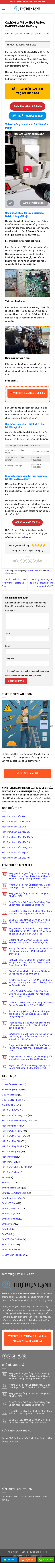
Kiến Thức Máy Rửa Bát (13, 1146)
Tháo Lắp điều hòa (11, 1249)
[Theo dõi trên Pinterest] (23, 1356)
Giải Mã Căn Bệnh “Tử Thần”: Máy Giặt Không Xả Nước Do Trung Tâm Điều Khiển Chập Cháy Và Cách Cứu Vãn (31, 982)
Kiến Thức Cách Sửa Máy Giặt (16, 842)
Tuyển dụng (35, 1552)
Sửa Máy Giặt (8, 1213)
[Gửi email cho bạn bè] (30, 561)
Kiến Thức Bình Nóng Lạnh (14, 1115)
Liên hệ (25, 1552)
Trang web (9, 658)
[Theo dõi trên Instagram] (9, 1356)
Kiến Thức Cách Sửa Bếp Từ (15, 852)
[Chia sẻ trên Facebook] (20, 561)
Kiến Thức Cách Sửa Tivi (13, 816)
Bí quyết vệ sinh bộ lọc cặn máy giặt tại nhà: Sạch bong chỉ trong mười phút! (29, 972)
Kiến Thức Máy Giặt (11, 1141)
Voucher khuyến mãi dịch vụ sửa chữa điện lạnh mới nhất (27, 1338)
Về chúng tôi (14, 1552)
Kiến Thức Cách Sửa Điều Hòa (16, 857)
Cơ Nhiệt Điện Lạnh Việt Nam (37, 34)
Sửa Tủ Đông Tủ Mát (12, 1239)
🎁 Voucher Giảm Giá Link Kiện (27, 393)
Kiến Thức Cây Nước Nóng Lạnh (17, 1120)
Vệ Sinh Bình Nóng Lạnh (13, 1255)
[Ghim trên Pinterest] (35, 561)
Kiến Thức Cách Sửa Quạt (14, 826)
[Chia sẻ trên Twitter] (25, 561)
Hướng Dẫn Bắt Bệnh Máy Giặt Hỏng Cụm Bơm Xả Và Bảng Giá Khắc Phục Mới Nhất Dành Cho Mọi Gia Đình (29, 994)
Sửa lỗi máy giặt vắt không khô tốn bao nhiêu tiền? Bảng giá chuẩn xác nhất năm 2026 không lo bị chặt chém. (30, 1036)
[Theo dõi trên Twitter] (14, 1356)
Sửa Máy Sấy (8, 1224)
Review (5, 1177)
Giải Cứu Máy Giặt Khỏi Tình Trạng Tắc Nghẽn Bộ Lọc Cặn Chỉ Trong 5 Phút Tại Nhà (31, 1003)
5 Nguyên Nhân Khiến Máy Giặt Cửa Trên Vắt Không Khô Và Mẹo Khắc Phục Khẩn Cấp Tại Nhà (30, 1048)
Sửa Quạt (6, 1229)
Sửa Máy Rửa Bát (10, 1219)
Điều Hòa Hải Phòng (11, 1100)
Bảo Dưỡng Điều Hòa (12, 1084)
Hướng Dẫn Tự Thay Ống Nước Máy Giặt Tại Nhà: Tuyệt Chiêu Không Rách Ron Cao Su (30, 886)
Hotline (11, 1559)
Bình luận (10, 610)
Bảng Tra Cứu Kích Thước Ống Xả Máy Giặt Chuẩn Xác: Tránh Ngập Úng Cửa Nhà (29, 903)
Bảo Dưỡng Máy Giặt (12, 1089)
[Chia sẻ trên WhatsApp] (15, 561)
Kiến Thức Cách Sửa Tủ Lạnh (16, 821)
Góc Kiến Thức (32, 571)
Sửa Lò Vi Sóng (9, 1203)
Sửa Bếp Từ (7, 1182)
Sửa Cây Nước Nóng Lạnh (14, 1193)
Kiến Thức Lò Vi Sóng (12, 1131)
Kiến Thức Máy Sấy (11, 1151)
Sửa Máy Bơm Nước (11, 1208)
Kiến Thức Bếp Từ (10, 1110)
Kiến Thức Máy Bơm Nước (14, 1136)
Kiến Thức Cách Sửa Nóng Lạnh (17, 847)
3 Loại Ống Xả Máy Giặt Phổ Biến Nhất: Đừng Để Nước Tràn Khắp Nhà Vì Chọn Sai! (30, 912)
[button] (3, 8)
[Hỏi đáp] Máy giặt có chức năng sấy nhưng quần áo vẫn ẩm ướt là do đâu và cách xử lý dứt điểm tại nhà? (29, 1025)
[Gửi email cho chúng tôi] (19, 1356)
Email (8, 646)
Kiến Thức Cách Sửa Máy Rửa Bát (18, 837)
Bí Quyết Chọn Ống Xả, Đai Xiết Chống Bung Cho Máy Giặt (29, 894)
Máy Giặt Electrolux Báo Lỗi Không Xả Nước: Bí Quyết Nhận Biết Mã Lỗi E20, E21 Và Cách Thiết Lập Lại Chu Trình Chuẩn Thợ (30, 931)
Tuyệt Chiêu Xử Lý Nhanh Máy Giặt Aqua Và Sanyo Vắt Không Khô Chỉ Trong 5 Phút (29, 1066)
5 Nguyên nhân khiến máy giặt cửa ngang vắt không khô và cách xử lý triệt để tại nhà (30, 1057)
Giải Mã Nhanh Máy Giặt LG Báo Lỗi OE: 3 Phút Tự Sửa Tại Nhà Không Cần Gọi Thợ (28, 941)
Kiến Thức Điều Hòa (11, 1126)
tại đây (27, 537)
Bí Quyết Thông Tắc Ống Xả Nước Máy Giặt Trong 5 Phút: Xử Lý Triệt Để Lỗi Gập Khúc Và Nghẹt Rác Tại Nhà (30, 962)
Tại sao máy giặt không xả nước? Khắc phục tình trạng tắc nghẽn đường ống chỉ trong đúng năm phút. (30, 1014)
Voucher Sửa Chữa (27, 773)
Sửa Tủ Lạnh (8, 1244)
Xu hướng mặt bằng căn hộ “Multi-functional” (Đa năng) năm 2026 (41, 583)
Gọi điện (29, 1559)
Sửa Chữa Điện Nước (12, 1198)
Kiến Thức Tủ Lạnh (11, 1172)
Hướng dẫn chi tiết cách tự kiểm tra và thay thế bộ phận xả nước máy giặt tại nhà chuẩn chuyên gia (31, 951)
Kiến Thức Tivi (9, 1162)
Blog (45, 1552)
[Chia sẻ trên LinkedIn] (39, 561)
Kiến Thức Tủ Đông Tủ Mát (15, 1167)
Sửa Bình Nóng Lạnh (12, 1187)
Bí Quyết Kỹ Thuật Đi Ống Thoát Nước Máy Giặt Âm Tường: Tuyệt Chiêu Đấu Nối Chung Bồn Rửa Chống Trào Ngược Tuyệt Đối (29, 876)
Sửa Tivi (6, 1234)
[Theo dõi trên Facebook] (4, 1356)
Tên (7, 634)
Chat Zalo (48, 1559)
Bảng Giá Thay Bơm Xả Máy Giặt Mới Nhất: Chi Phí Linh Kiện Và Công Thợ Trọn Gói (29, 921)
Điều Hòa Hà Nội (10, 1094)
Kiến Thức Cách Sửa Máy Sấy (16, 832)
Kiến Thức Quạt (9, 1157)
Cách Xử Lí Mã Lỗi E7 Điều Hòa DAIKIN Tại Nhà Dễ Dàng (14, 583)
